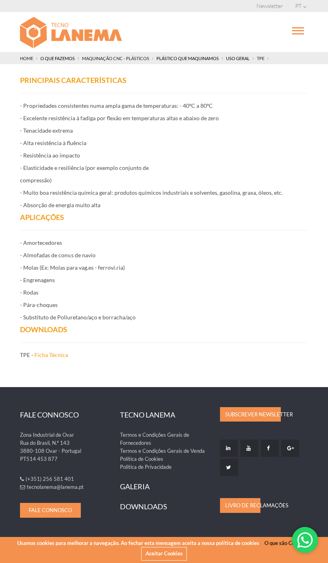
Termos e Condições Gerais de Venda (162, 451)
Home (26, 58)
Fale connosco (50, 510)
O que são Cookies (285, 543)
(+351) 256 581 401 (50, 479)
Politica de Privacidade (146, 467)
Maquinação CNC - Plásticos (115, 58)
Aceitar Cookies (164, 553)
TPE (260, 58)
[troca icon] (298, 30)
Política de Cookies (141, 459)
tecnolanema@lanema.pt (55, 487)
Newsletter (269, 5)
